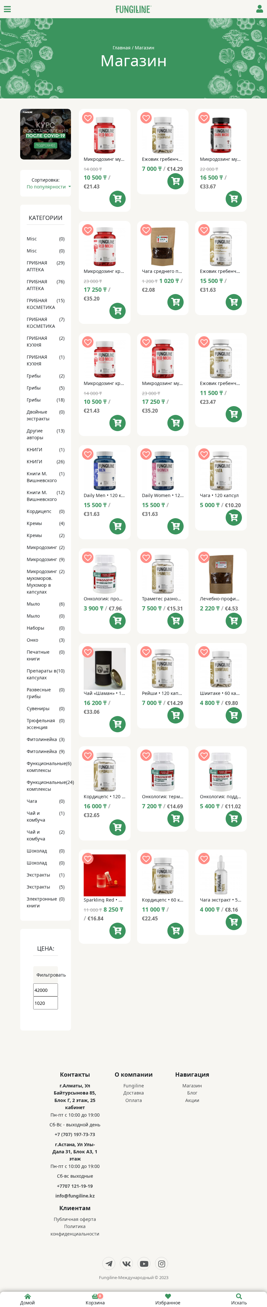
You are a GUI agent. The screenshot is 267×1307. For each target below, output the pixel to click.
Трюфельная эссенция (41, 723)
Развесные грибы (39, 692)
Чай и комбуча (36, 816)
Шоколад (37, 851)
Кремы (34, 523)
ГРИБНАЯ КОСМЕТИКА (41, 303)
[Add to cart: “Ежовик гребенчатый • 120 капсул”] (234, 414)
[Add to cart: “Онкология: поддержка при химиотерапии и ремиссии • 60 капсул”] (234, 819)
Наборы (35, 628)
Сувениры (38, 708)
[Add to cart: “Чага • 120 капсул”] (234, 517)
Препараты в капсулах (41, 674)
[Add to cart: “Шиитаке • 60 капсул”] (234, 715)
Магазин (192, 1086)
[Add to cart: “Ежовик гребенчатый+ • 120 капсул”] (234, 302)
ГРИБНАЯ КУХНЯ (37, 341)
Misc (32, 239)
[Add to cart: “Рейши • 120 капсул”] (175, 715)
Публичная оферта (75, 1219)
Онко (32, 640)
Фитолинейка (42, 739)
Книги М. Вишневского (42, 476)
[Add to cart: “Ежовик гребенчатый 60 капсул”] (175, 181)
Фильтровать (47, 975)
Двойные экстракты (38, 415)
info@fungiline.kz (75, 1196)
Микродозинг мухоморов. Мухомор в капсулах (42, 581)
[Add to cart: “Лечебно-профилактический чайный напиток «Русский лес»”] (234, 621)
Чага (32, 801)
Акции (192, 1100)
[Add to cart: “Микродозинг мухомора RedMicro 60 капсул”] (117, 199)
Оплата (133, 1100)
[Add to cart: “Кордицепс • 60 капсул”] (175, 931)
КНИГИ (34, 449)
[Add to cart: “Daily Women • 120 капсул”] (175, 526)
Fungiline (133, 1086)
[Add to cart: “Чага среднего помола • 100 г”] (175, 302)
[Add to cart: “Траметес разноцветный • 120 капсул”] (175, 621)
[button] (88, 118)
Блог (192, 1093)
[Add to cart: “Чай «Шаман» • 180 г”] (117, 724)
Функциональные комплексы (46, 766)
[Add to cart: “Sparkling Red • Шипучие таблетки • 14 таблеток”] (117, 931)
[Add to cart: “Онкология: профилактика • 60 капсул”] (117, 621)
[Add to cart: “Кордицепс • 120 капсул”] (117, 827)
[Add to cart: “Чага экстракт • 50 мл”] (234, 922)
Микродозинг (42, 547)
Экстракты (38, 875)
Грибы (34, 376)
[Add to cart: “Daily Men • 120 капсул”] (117, 526)
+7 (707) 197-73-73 (75, 1134)
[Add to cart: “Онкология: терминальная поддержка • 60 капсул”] (175, 819)
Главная (122, 48)
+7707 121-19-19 (75, 1186)
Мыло (33, 604)
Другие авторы (35, 434)
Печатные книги (38, 655)
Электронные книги (42, 902)
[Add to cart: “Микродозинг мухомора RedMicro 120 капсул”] (175, 423)
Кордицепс (39, 511)
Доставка (133, 1093)
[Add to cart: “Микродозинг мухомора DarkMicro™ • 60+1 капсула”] (234, 199)
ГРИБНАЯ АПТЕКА (37, 266)
